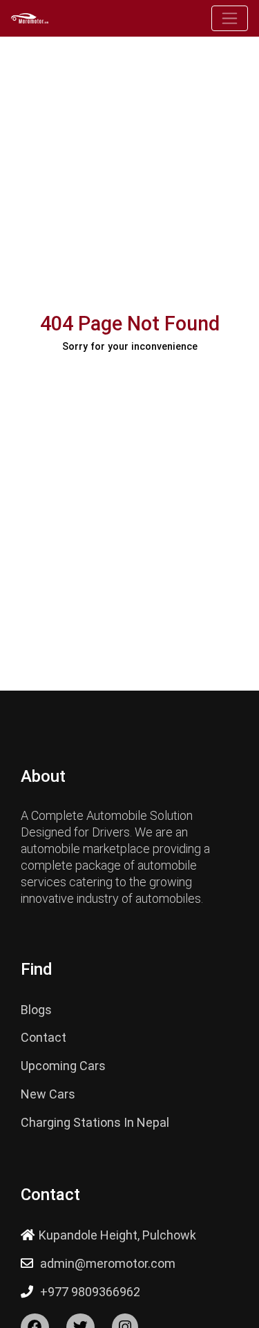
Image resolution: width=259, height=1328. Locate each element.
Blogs (36, 1009)
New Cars (48, 1094)
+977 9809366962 (90, 1291)
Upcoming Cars (63, 1065)
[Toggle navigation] (229, 18)
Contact (43, 1037)
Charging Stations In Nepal (95, 1122)
